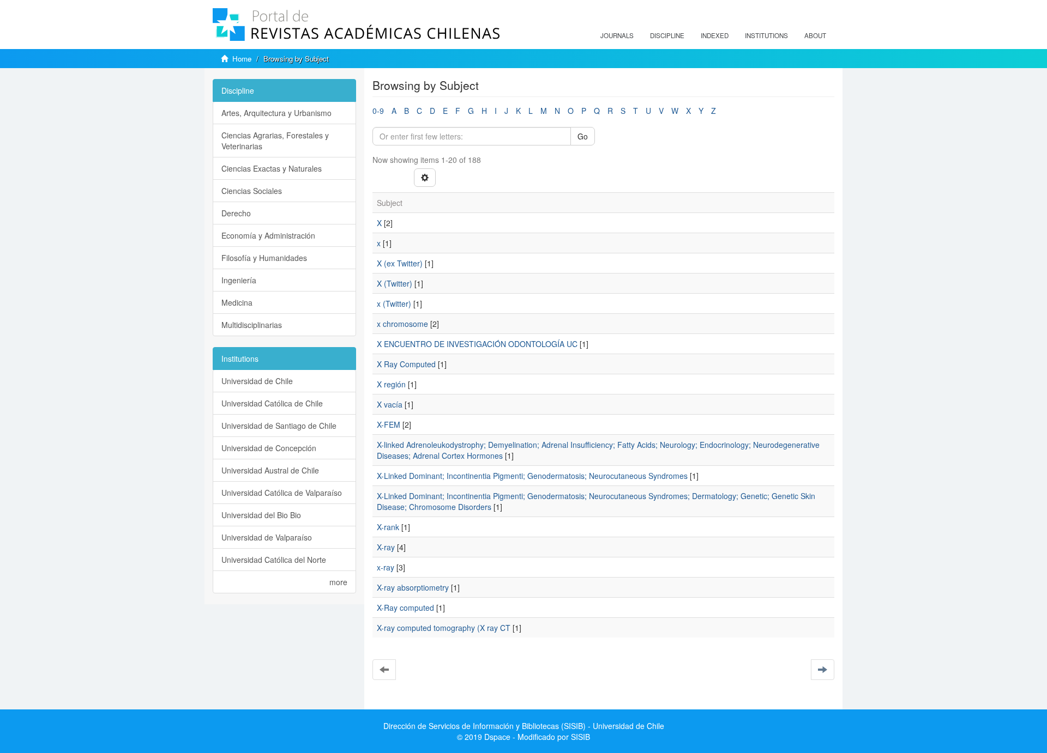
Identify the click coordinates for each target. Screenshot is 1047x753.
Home (241, 58)
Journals (617, 35)
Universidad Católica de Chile (272, 403)
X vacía (389, 404)
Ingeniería (238, 280)
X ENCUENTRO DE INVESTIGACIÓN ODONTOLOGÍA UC (477, 343)
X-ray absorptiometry (413, 587)
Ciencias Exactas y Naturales (271, 168)
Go (582, 136)
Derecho (236, 213)
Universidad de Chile (257, 380)
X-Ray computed (405, 607)
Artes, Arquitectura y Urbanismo (276, 112)
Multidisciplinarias (251, 324)
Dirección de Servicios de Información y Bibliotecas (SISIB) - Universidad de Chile (523, 725)
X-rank (388, 526)
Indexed (715, 35)
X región (391, 384)
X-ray (386, 547)
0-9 (378, 110)
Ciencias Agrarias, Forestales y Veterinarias (275, 140)
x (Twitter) (394, 303)
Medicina (236, 302)
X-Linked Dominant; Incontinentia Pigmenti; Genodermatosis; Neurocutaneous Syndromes (532, 475)
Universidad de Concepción (268, 447)
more (338, 581)
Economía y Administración (268, 235)
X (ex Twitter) (400, 263)
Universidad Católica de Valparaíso (281, 492)
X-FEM (388, 424)
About (815, 35)
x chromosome (402, 323)
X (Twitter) (394, 283)
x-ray (385, 567)
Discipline (667, 35)
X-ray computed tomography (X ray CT (443, 627)
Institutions (766, 35)
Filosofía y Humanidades (264, 257)
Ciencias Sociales (251, 190)
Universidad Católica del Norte (273, 559)
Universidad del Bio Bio (261, 514)
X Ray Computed (406, 364)
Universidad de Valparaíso (266, 537)
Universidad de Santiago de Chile (278, 425)
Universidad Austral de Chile (270, 470)
